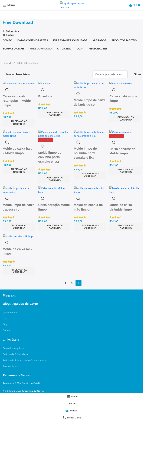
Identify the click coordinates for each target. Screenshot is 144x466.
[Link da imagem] (9, 295)
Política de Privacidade (15, 354)
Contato (7, 330)
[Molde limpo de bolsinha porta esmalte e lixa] (90, 133)
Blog (5, 324)
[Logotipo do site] (72, 5)
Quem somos (10, 312)
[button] (90, 175)
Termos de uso (11, 366)
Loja (5, 318)
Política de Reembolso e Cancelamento (25, 360)
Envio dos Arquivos (13, 348)
